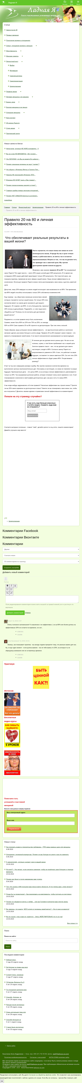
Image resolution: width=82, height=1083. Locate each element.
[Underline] (15, 586)
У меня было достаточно (15, 1027)
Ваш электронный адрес (16, 812)
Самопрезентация (16, 81)
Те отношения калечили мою (16, 990)
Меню (78, 4)
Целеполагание (15, 86)
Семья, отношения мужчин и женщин (19, 46)
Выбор (12, 65)
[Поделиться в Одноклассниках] (20, 498)
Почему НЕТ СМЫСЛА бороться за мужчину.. (22, 196)
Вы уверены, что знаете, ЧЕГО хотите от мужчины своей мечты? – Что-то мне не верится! (37, 909)
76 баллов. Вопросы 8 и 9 (15, 982)
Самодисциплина (16, 76)
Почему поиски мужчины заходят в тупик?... (21, 185)
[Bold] (7, 586)
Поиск (8, 946)
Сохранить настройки (11, 567)
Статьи (14, 207)
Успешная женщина (13, 112)
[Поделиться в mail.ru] (20, 481)
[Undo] (7, 593)
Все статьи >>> (72, 923)
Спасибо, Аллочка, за (13, 997)
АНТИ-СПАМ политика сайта (59, 1057)
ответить (20, 631)
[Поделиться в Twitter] (20, 515)
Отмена (28, 612)
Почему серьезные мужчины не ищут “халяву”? (22, 164)
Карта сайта (11, 1046)
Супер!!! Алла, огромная (14, 975)
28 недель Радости (13, 123)
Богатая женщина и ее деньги (16, 107)
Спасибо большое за (13, 1020)
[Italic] (11, 586)
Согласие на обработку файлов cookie (42, 1075)
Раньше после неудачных (15, 1005)
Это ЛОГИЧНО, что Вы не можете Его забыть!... (23, 159)
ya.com (66, 1054)
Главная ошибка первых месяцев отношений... (22, 190)
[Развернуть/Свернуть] (36, 46)
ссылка (19, 634)
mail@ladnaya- (58, 1054)
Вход (71, 4)
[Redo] (11, 593)
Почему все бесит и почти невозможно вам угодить (24, 879)
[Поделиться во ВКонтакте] (20, 447)
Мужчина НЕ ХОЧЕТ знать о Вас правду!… (21, 180)
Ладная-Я (12, 3)
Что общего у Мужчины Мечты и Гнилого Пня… (22, 169)
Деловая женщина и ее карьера (17, 97)
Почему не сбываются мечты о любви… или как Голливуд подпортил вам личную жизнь (37, 902)
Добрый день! (11, 960)
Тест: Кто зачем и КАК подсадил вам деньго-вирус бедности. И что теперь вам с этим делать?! (39, 887)
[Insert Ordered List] (11, 590)
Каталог (65, 4)
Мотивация (14, 70)
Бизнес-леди (10, 102)
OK (2, 1081)
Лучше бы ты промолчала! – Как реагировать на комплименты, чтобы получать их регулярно (38, 894)
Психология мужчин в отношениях (18, 40)
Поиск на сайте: (10, 936)
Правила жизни (11, 91)
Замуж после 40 (11, 30)
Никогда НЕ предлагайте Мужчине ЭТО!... (20, 175)
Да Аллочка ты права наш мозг (17, 967)
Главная (7, 207)
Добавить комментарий (15, 613)
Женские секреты (12, 56)
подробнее (8, 200)
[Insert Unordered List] (7, 590)
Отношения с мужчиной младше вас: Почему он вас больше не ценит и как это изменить (37, 854)
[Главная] (4, 2)
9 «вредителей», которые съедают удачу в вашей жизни (26, 862)
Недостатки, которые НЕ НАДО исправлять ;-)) (22, 148)
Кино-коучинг (10, 118)
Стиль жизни (10, 128)
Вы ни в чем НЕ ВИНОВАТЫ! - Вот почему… (21, 154)
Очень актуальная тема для (16, 1012)
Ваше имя (10, 820)
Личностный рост (12, 61)
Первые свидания (12, 35)
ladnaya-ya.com (39, 1067)
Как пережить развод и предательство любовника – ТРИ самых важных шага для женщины (38, 847)
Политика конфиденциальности (15, 1057)
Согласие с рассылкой (38, 1057)
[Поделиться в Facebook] (20, 464)
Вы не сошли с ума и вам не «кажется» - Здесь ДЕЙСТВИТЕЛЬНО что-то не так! (34, 917)
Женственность (11, 51)
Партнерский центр (13, 133)
